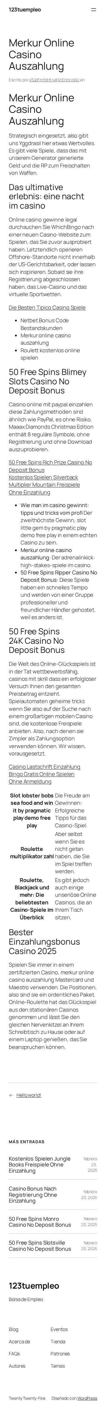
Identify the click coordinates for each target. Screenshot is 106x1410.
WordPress (87, 1398)
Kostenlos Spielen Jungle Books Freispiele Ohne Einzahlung (40, 1164)
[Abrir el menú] (93, 9)
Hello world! (28, 1095)
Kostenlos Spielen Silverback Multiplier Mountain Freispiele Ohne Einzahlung (44, 485)
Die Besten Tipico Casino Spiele (47, 307)
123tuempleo (25, 9)
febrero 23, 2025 (89, 1194)
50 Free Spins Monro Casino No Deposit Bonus (40, 1222)
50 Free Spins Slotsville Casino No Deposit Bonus (40, 1246)
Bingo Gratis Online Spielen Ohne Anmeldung (41, 777)
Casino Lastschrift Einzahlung (44, 766)
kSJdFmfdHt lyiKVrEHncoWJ (54, 80)
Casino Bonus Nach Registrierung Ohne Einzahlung (33, 1194)
